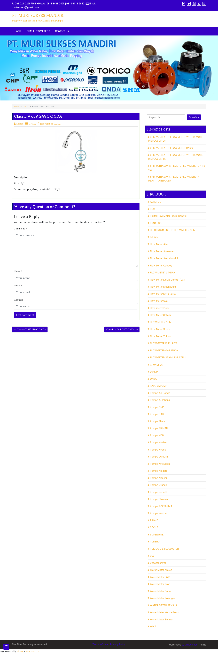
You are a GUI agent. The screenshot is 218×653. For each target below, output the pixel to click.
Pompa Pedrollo (159, 492)
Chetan (20, 651)
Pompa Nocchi (158, 478)
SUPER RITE (157, 534)
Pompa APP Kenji (160, 400)
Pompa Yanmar (158, 513)
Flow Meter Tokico (160, 336)
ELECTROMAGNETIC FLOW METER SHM (172, 230)
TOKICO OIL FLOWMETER (164, 548)
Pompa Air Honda (160, 393)
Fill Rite (154, 237)
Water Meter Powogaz (162, 598)
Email (18, 285)
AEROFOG (155, 201)
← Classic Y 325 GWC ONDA (30, 329)
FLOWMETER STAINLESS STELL (168, 357)
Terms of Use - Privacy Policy (109, 644)
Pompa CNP (157, 407)
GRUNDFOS (156, 364)
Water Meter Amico (161, 569)
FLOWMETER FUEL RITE (163, 343)
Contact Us (62, 31)
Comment (20, 228)
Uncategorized (158, 562)
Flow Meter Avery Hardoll (164, 258)
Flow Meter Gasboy (161, 265)
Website (18, 299)
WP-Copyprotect (32, 651)
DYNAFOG (155, 223)
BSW (152, 209)
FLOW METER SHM (160, 322)
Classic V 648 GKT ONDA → (122, 329)
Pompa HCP (157, 435)
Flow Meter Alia (159, 244)
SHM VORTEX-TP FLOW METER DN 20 (171, 147)
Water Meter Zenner (161, 619)
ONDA (25, 106)
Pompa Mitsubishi (160, 463)
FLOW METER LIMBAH (162, 272)
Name (18, 271)
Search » (194, 117)
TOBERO (155, 541)
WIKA (153, 626)
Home (17, 31)
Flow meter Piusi (159, 308)
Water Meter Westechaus (164, 612)
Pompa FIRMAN (159, 428)
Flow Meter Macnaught (163, 286)
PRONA (154, 520)
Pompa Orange (158, 485)
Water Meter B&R (160, 577)
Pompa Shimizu (159, 499)
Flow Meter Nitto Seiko (163, 293)
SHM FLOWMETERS (38, 31)
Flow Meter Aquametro (163, 251)
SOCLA (154, 527)
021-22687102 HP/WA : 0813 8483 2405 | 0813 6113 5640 (52, 3)
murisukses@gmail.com (25, 7)
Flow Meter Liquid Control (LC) (167, 279)
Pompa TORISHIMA (161, 506)
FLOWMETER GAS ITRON (164, 350)
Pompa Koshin (158, 442)
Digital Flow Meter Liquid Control (168, 215)
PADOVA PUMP (158, 385)
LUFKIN (154, 371)
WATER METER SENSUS (163, 605)
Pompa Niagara (158, 470)
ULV (152, 555)
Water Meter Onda (160, 591)
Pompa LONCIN (159, 456)
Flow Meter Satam (160, 315)
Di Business (191, 644)
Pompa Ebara (157, 421)
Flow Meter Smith (160, 329)
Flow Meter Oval (159, 300)
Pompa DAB (157, 414)
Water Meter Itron (160, 584)
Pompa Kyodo (158, 449)
